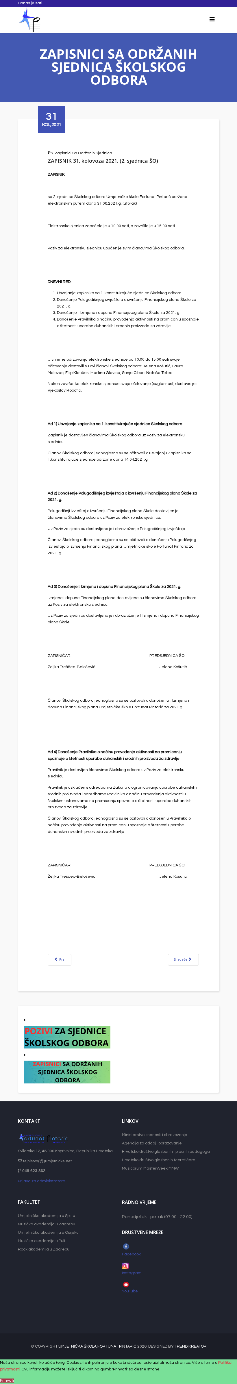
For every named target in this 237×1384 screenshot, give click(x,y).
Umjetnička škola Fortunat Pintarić (97, 1346)
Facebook (131, 1254)
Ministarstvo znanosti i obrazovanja (154, 1135)
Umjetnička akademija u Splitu (46, 1216)
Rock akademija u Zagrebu (43, 1249)
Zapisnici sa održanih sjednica (83, 153)
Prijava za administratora (41, 1181)
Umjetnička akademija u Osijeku (48, 1233)
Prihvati (7, 1381)
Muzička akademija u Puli (41, 1241)
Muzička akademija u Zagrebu (46, 1224)
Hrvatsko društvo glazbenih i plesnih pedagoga (166, 1152)
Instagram (132, 1273)
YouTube (130, 1291)
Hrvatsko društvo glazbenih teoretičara (158, 1160)
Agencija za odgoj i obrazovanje (152, 1143)
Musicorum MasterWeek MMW (150, 1168)
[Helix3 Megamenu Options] (212, 20)
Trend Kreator (191, 1346)
